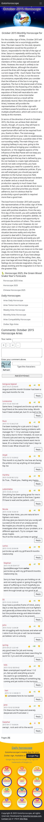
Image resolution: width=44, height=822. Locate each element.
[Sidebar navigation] (41, 3)
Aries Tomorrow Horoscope (15, 305)
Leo (22, 781)
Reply (38, 395)
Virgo (37, 781)
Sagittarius (37, 791)
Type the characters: (26, 366)
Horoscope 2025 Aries (13, 280)
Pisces (37, 802)
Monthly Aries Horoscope (14, 314)
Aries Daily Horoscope (13, 300)
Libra (6, 791)
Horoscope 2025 (10, 285)
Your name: (6, 339)
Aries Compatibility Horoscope (16, 319)
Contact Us (6, 818)
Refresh (6, 370)
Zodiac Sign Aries (11, 324)
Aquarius (22, 802)
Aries (6, 770)
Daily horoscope (22, 747)
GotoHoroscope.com (32, 816)
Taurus (22, 770)
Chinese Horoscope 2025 (14, 290)
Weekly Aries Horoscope (14, 310)
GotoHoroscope (10, 3)
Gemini (37, 770)
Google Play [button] (33, 756)
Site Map (23, 818)
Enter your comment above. (13, 359)
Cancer (6, 781)
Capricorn (7, 802)
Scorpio (22, 791)
